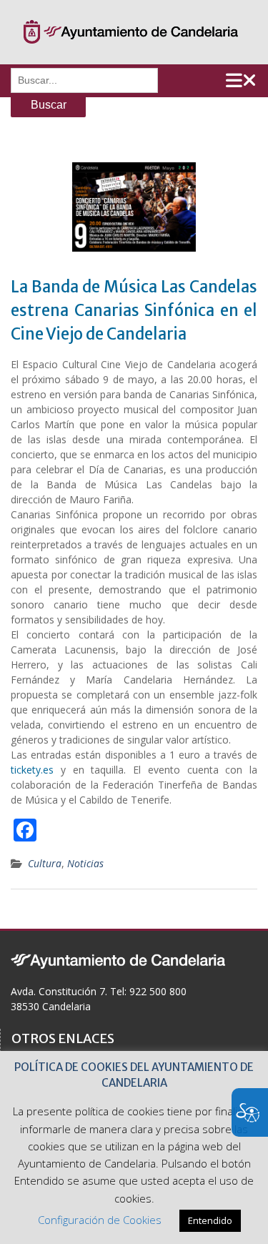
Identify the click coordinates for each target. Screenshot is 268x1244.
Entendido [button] (210, 1220)
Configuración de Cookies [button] (100, 1220)
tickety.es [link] (32, 769)
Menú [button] (241, 80)
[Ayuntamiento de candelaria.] (118, 960)
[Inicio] (131, 32)
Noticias (85, 863)
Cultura (44, 863)
